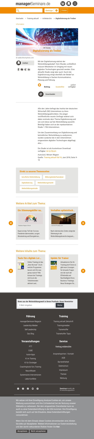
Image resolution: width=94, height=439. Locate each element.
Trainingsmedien (63, 325)
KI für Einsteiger (30, 362)
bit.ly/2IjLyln (51, 151)
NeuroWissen (31, 371)
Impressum (63, 370)
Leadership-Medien (30, 325)
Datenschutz (63, 366)
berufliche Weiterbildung (31, 177)
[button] (25, 63)
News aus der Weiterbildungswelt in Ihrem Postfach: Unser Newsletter (45, 301)
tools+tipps (30, 354)
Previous (11, 223)
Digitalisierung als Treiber (66, 18)
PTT (30, 346)
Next (83, 223)
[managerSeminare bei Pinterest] (37, 388)
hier (58, 427)
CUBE (30, 350)
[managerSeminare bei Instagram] (23, 388)
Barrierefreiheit (63, 362)
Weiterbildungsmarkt (45, 183)
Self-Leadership (30, 329)
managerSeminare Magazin (30, 321)
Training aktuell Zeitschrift (63, 321)
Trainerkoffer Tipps (63, 333)
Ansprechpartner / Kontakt (63, 354)
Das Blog (30, 333)
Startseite (19, 18)
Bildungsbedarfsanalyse (54, 177)
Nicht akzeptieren (38, 431)
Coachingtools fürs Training (30, 367)
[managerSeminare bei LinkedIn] (18, 388)
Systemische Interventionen (30, 375)
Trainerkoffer (63, 329)
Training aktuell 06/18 (53, 157)
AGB (63, 358)
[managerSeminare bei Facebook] (28, 388)
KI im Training (30, 358)
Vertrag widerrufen (63, 346)
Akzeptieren (22, 431)
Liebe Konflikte (30, 379)
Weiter (59, 305)
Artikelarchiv (47, 18)
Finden (64, 10)
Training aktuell (33, 18)
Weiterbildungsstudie (30, 188)
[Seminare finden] (67, 389)
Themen (63, 374)
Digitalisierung (27, 183)
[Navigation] (75, 4)
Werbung (63, 378)
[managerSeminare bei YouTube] (33, 388)
